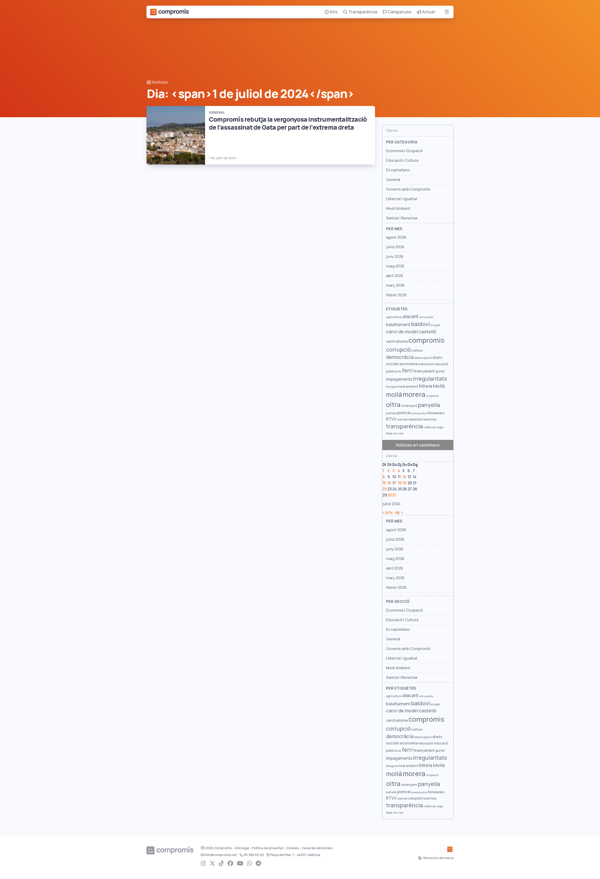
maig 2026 (395, 266)
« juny (387, 512)
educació (426, 364)
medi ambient (408, 386)
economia (409, 363)
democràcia (399, 357)
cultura (417, 350)
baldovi (420, 324)
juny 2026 (394, 256)
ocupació (432, 396)
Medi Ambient (398, 208)
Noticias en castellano (418, 445)
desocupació (423, 358)
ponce (404, 413)
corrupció (398, 349)
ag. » (399, 512)
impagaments (399, 379)
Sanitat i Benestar (402, 218)
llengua (391, 387)
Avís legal (242, 848)
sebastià (415, 419)
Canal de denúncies (317, 848)
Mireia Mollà (432, 386)
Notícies (159, 82)
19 (404, 483)
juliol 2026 (395, 246)
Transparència (362, 12)
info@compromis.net (221, 855)
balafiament (398, 324)
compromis (426, 340)
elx (399, 371)
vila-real (398, 433)
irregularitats (430, 378)
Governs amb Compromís (408, 189)
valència (430, 427)
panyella (429, 405)
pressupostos (419, 413)
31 (394, 495)
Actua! (428, 12)
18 (399, 483)
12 (404, 476)
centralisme (397, 341)
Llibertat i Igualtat (401, 198)
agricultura (394, 317)
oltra (393, 404)
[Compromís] (169, 12)
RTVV (391, 419)
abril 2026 (394, 275)
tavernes (430, 419)
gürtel (440, 371)
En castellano (398, 170)
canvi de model (402, 332)
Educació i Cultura (402, 160)
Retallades (436, 413)
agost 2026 (396, 237)
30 (389, 495)
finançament (424, 371)
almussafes (426, 317)
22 (384, 489)
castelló (427, 332)
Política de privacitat (267, 848)
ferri (407, 370)
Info (333, 12)
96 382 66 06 (254, 855)
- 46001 (295, 855)
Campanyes (399, 12)
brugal (435, 325)
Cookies (292, 848)
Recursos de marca (438, 858)
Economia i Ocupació (404, 150)
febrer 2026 (396, 295)
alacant (411, 316)
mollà (394, 395)
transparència (404, 426)
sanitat (402, 419)
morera (414, 394)
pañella (391, 413)
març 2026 (395, 285)
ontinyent (409, 405)
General (393, 179)
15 (384, 483)
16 (389, 483)
